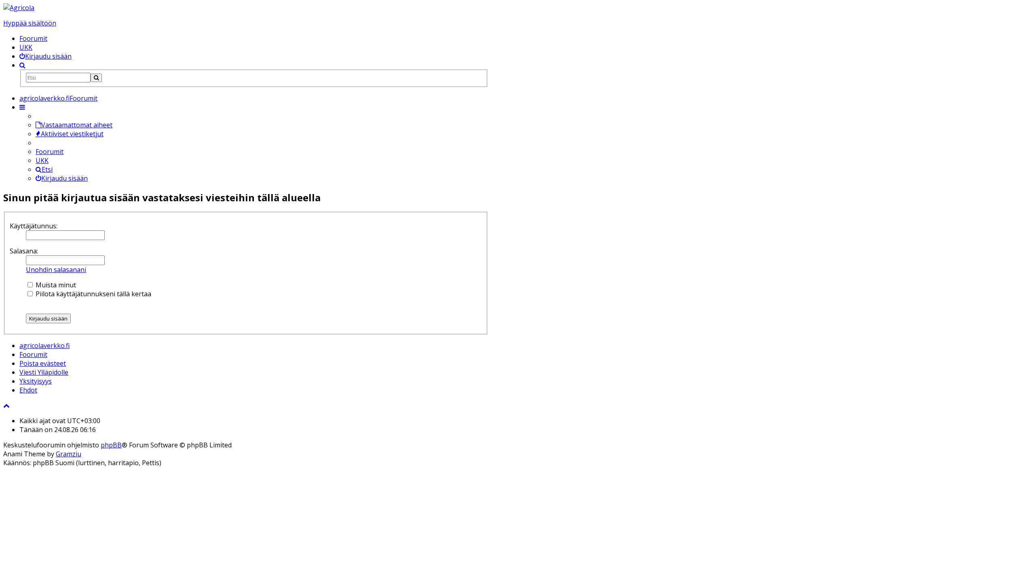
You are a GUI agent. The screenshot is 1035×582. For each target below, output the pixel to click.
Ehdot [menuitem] (28, 390)
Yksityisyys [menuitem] (35, 381)
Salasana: (24, 251)
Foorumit (33, 38)
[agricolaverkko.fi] (18, 7)
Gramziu (68, 453)
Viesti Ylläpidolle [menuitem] (43, 372)
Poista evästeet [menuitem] (42, 363)
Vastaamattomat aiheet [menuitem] (76, 124)
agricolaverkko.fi (44, 345)
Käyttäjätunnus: (33, 225)
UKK (25, 47)
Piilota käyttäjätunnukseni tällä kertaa (92, 293)
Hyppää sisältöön (29, 23)
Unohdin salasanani (56, 269)
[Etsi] (96, 78)
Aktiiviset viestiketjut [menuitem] (72, 133)
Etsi (47, 169)
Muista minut (55, 284)
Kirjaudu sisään (64, 178)
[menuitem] (45, 56)
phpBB (111, 445)
